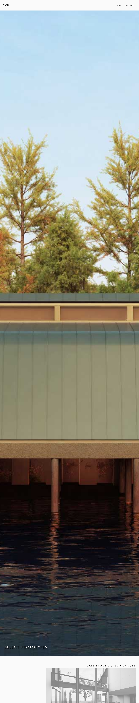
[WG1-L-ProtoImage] (91, 669)
